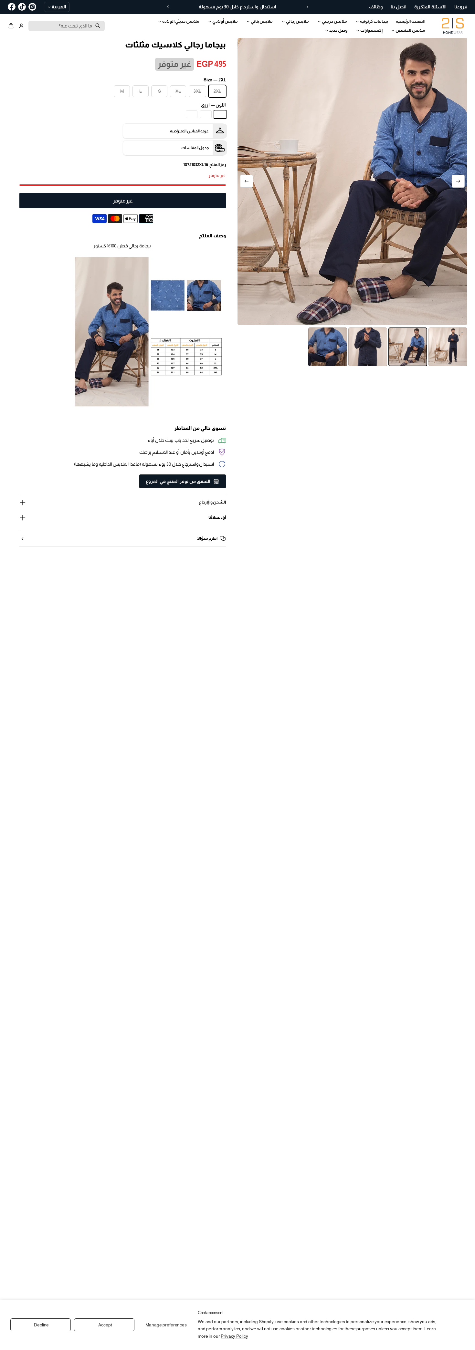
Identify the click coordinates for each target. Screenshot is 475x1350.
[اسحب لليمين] (246, 181)
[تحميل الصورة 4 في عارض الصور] (327, 346)
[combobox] (66, 26)
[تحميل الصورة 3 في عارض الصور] (367, 346)
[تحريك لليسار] (458, 181)
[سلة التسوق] (12, 26)
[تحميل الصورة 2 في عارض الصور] (407, 346)
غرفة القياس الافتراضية (189, 131)
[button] (12, 26)
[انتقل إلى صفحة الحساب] (21, 26)
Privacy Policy (234, 1336)
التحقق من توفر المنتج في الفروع (178, 481)
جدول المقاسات (195, 148)
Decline (41, 1324)
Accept (105, 1324)
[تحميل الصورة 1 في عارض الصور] (447, 346)
